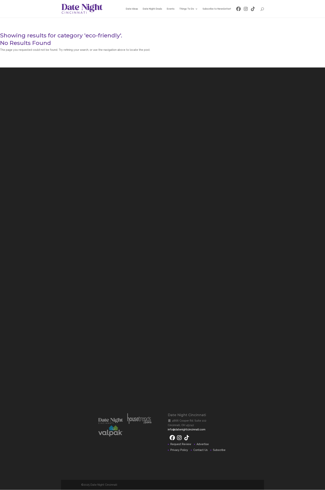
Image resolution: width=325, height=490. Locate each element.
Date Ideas (132, 9)
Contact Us (200, 449)
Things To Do (186, 9)
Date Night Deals (152, 9)
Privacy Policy (179, 449)
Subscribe (219, 449)
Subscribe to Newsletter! (217, 9)
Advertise (203, 444)
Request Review (180, 444)
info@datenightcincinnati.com (186, 429)
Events (171, 9)
